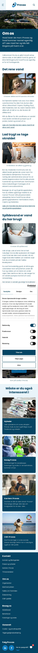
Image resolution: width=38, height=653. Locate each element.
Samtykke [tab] (6, 291)
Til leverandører (7, 572)
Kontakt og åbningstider (10, 560)
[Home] (19, 5)
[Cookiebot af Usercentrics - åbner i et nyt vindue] (27, 286)
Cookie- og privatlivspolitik (11, 629)
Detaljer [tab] (19, 291)
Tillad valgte (19, 359)
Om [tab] (31, 291)
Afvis (19, 365)
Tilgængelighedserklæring (11, 633)
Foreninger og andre (9, 618)
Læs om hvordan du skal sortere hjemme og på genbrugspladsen (18, 207)
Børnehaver (6, 614)
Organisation (6, 583)
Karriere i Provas (8, 568)
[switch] (33, 331)
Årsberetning (6, 595)
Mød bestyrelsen (8, 587)
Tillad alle (19, 352)
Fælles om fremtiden (9, 591)
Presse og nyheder (8, 564)
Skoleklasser (6, 610)
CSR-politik (6, 599)
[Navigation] (3, 5)
